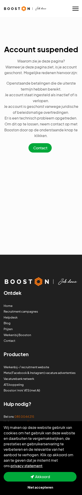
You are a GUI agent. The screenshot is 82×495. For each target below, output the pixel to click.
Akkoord (42, 476)
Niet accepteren (40, 487)
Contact (40, 147)
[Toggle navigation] (76, 8)
